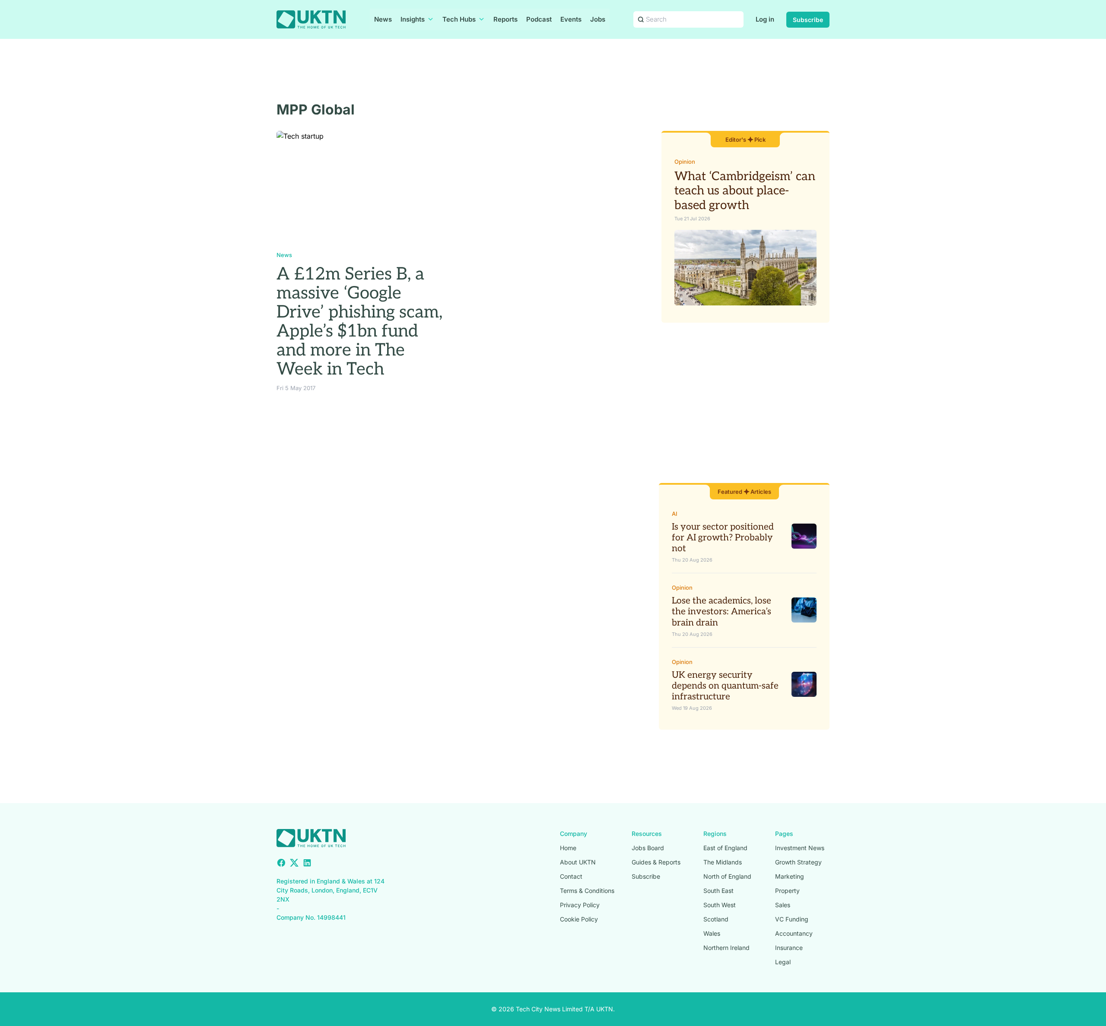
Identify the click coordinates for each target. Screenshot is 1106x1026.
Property (787, 890)
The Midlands (722, 862)
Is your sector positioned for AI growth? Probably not (723, 537)
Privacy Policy (580, 904)
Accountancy (794, 933)
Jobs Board (648, 847)
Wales (711, 933)
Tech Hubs (459, 19)
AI (674, 513)
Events (571, 19)
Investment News (799, 847)
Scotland (715, 919)
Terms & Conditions (587, 890)
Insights (412, 19)
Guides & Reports (656, 862)
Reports (505, 19)
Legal (783, 962)
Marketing (789, 876)
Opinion (684, 161)
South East (718, 890)
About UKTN (578, 862)
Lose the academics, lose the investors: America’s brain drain (721, 611)
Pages (784, 833)
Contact (571, 876)
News (383, 19)
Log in (765, 19)
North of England (727, 876)
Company (573, 833)
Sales (782, 904)
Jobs (597, 19)
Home (568, 847)
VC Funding (791, 919)
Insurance (789, 947)
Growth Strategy (798, 862)
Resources (647, 833)
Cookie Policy (579, 919)
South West (719, 904)
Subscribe (808, 19)
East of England (725, 847)
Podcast (539, 19)
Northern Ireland (726, 947)
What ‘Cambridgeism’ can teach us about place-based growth (744, 191)
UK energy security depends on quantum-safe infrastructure (725, 686)
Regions (715, 833)
